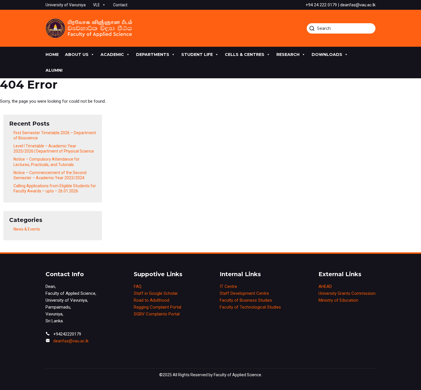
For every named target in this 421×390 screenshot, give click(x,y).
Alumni (54, 70)
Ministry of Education (338, 300)
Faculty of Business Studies (246, 300)
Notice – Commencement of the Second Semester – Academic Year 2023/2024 (49, 175)
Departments (152, 54)
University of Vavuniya (66, 5)
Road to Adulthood (151, 300)
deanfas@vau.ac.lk (70, 341)
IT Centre (228, 286)
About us (76, 54)
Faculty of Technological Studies (250, 307)
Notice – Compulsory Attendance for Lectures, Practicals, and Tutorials (46, 162)
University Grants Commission (346, 293)
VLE (96, 5)
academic (112, 54)
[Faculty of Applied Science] (89, 28)
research (288, 54)
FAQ (137, 286)
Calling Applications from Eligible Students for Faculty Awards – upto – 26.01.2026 (54, 188)
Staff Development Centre (244, 293)
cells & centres (244, 54)
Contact (120, 5)
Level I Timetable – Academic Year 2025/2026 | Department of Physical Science (53, 148)
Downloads (327, 54)
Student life (197, 54)
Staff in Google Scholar (156, 293)
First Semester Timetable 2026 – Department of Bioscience (54, 135)
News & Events (26, 229)
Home (52, 54)
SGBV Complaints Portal (157, 314)
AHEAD (325, 286)
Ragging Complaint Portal (157, 307)
